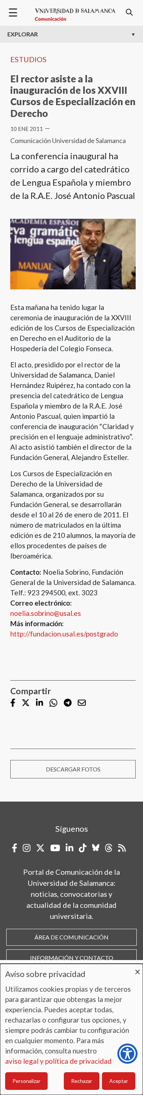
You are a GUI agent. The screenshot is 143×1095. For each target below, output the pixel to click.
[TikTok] (83, 848)
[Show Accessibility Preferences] (127, 1054)
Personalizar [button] (26, 1081)
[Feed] (122, 848)
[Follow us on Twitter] (26, 703)
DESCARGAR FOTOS (73, 769)
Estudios (28, 59)
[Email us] (82, 703)
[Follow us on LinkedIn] (39, 703)
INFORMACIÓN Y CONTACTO (71, 957)
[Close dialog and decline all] (137, 968)
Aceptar (118, 1081)
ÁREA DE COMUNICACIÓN (71, 937)
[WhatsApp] (53, 702)
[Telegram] (68, 703)
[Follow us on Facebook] (12, 703)
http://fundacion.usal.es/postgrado (64, 633)
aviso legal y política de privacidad (58, 1061)
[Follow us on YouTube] (55, 848)
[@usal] (109, 848)
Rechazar (81, 1081)
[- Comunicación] (75, 14)
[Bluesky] (95, 848)
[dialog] (71, 1029)
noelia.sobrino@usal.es (45, 613)
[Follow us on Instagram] (26, 848)
